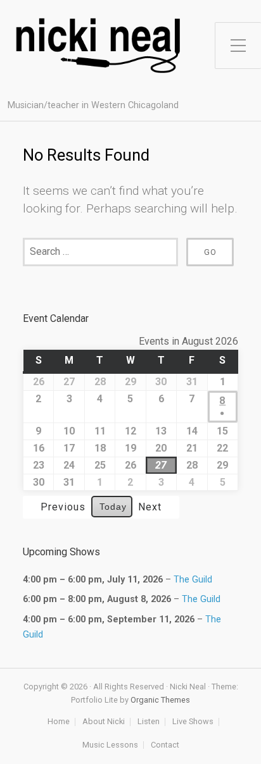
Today (113, 507)
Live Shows (192, 722)
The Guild (193, 579)
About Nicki (103, 722)
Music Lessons (110, 745)
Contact (165, 745)
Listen (148, 722)
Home (59, 722)
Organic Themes (160, 700)
